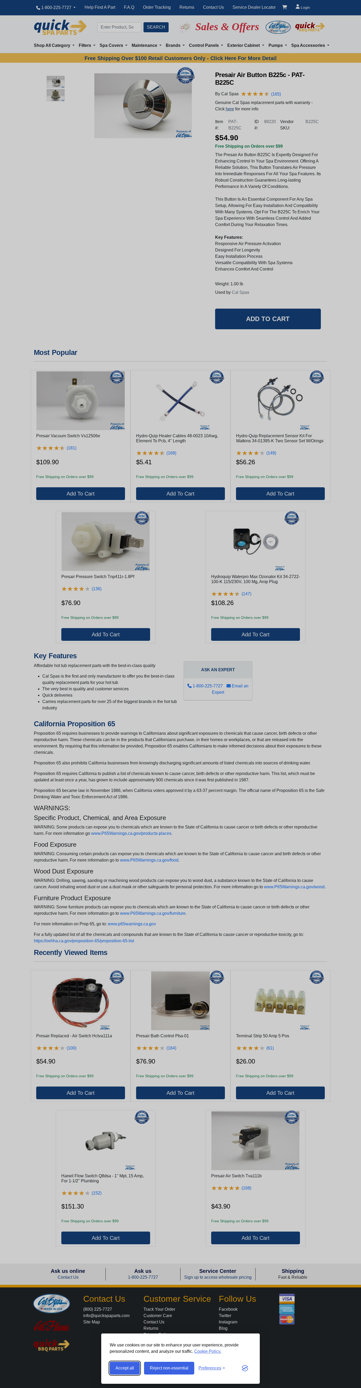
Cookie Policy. (207, 1351)
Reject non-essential (169, 1368)
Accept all (124, 1368)
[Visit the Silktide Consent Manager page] (245, 1368)
